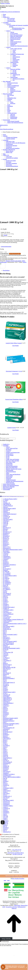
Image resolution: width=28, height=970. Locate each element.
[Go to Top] (14, 937)
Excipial (5, 600)
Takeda (5, 789)
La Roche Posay (8, 652)
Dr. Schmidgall (7, 582)
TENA (5, 794)
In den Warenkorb (4, 253)
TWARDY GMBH (8, 805)
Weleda (5, 823)
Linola (5, 659)
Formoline (6, 604)
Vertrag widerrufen (6, 938)
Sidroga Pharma (7, 762)
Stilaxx (5, 782)
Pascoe (5, 711)
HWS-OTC (6, 637)
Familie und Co (9, 453)
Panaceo (5, 708)
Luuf (4, 662)
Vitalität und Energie (11, 480)
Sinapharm (6, 767)
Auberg (5, 523)
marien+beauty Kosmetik (9, 484)
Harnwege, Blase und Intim (12, 460)
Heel (5, 631)
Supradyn (6, 785)
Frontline (6, 608)
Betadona (5, 534)
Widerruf (14, 908)
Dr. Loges (6, 579)
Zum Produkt (15, 345)
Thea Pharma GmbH (8, 800)
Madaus (5, 663)
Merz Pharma (7, 673)
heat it (5, 630)
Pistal (4, 722)
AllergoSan (6, 509)
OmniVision (6, 701)
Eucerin (5, 597)
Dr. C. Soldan (6, 573)
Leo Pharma (6, 657)
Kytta (4, 651)
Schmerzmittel (3, 262)
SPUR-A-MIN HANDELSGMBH (12, 777)
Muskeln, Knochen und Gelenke (13, 260)
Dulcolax (5, 586)
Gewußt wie (6, 618)
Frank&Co (6, 605)
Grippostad (6, 622)
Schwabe (6, 760)
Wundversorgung (10, 482)
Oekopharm (6, 694)
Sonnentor (6, 773)
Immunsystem (9, 464)
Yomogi (5, 829)
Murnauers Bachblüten (9, 678)
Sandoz (5, 749)
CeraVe (5, 555)
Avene (5, 525)
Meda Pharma (6, 668)
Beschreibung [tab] (6, 270)
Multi (4, 675)
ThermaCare (6, 801)
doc (4, 567)
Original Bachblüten (8, 703)
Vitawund (6, 821)
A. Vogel (5, 500)
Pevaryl (5, 715)
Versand (5, 235)
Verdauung (8, 478)
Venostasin (6, 811)
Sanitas (5, 751)
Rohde (5, 742)
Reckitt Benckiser (7, 731)
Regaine (5, 733)
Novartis (5, 689)
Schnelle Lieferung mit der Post (8, 836)
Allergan (5, 507)
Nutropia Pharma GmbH (9, 692)
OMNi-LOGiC (7, 700)
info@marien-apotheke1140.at (15, 852)
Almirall (5, 511)
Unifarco (5, 807)
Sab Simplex (6, 745)
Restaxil (5, 736)
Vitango (5, 819)
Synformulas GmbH (8, 788)
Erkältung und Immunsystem (13, 452)
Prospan (5, 726)
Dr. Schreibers (7, 583)
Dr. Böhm (6, 571)
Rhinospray (6, 737)
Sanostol (5, 755)
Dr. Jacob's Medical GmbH (10, 575)
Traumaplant (6, 804)
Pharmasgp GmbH (8, 719)
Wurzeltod (6, 827)
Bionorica (6, 542)
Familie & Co (6, 444)
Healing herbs (7, 629)
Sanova (24, 262)
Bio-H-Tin (6, 537)
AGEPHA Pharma (8, 505)
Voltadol (5, 822)
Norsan (5, 688)
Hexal (5, 636)
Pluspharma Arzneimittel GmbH (11, 723)
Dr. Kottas (6, 578)
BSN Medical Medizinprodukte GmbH (12, 549)
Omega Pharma (7, 697)
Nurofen (5, 690)
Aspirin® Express (11, 427)
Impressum (17, 905)
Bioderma (6, 538)
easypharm (6, 588)
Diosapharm (6, 566)
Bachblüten (8, 449)
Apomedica (6, 516)
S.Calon (5, 744)
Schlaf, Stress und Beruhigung (13, 474)
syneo (5, 786)
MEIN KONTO (4, 125)
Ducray (5, 585)
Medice (5, 670)
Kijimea (5, 645)
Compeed (5, 559)
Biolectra (5, 541)
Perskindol (6, 714)
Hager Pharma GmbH (8, 626)
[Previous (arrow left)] (0, 969)
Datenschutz (24, 905)
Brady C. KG (6, 546)
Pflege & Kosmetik (7, 488)
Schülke (5, 759)
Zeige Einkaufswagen (5, 129)
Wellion (5, 825)
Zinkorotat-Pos (7, 831)
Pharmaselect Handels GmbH (10, 718)
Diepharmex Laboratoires (9, 564)
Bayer (5, 530)
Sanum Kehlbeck (7, 757)
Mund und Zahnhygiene (11, 467)
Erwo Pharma (7, 593)
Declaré (5, 560)
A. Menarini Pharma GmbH (10, 499)
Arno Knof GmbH (8, 519)
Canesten (5, 553)
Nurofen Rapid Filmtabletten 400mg (14, 399)
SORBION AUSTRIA (9, 774)
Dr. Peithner (6, 581)
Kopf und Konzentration (12, 466)
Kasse (11, 129)
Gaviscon (5, 611)
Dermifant (6, 562)
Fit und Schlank (9, 455)
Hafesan (5, 625)
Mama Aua (6, 666)
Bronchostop (7, 548)
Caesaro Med (6, 552)
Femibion (5, 601)
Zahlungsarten (21, 907)
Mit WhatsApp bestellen (15, 253)
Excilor (5, 599)
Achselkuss (6, 503)
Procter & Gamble (8, 725)
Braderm (5, 545)
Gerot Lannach (7, 616)
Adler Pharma (7, 504)
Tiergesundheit (6, 489)
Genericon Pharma (8, 614)
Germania (6, 615)
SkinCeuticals (6, 771)
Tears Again (6, 793)
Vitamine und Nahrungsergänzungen (14, 481)
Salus (4, 748)
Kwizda (5, 649)
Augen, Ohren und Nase (12, 448)
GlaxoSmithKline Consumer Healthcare (13, 619)
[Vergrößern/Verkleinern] (0, 965)
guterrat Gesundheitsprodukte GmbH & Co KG (14, 623)
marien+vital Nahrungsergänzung (11, 485)
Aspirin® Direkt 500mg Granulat (14, 343)
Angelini (6, 515)
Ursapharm (6, 808)
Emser (5, 592)
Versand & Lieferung (11, 907)
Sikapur (5, 764)
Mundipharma (7, 677)
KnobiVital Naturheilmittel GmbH (11, 648)
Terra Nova (6, 797)
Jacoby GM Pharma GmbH (10, 641)
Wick (5, 826)
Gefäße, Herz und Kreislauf (12, 459)
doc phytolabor (7, 568)
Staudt (5, 779)
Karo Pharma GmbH (8, 644)
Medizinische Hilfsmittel (8, 486)
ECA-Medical (7, 589)
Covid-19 (8, 451)
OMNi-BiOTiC (7, 699)
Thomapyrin (6, 803)
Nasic (5, 681)
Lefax (5, 656)
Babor (5, 526)
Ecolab (5, 590)
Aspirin (5, 522)
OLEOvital (6, 696)
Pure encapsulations (8, 727)
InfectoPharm (6, 638)
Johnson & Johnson (8, 642)
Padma (5, 707)
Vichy (5, 816)
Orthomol (5, 704)
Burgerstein (6, 551)
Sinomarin (6, 768)
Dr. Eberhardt (6, 574)
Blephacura (6, 544)
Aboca (5, 501)
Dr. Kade (5, 577)
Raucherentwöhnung (11, 471)
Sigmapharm (6, 763)
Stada (5, 778)
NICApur (5, 683)
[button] (15, 253)
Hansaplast (6, 627)
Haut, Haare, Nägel (10, 462)
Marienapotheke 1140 (9, 667)
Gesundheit (5, 445)
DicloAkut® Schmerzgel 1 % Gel (14, 371)
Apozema (6, 518)
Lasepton (5, 655)
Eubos (5, 596)
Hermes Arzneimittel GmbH (10, 634)
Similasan (6, 766)
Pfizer (5, 716)
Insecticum (6, 640)
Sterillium (5, 781)
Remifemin (6, 734)
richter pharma (7, 738)
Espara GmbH (7, 594)
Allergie (8, 447)
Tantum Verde (7, 790)
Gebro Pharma (7, 612)
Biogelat (5, 540)
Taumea (5, 792)
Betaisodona (6, 536)
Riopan (5, 740)
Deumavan (6, 563)
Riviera (5, 741)
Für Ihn (7, 456)
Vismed (5, 818)
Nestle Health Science (9, 682)
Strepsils (5, 784)
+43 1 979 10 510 (16, 849)
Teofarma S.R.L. (7, 796)
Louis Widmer (7, 660)
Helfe (4, 633)
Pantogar (5, 710)
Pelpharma (6, 712)
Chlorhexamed (7, 557)
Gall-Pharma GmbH (8, 610)
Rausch (5, 730)
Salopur (5, 747)
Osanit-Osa (6, 705)
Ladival (5, 653)
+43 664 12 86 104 (17, 854)
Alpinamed (6, 512)
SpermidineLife (7, 775)
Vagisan (5, 810)
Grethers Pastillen (7, 620)
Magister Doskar (7, 664)
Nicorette (6, 685)
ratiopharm (6, 729)
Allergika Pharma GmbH (9, 508)
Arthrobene (6, 520)
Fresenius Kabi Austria (9, 607)
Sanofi (5, 752)
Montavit (6, 674)
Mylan (5, 679)
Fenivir (5, 603)
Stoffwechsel (9, 477)
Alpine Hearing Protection (9, 514)
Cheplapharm (6, 556)
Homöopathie (9, 463)
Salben (23, 260)
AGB (3, 907)
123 (1, 496)
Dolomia (5, 570)
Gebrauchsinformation (6, 246)
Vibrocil (5, 815)
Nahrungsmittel (9, 470)
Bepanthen (6, 533)
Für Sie (7, 458)
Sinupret (5, 770)
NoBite (5, 686)
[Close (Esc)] (0, 968)
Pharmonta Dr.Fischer (8, 720)
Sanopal (5, 753)
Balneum (5, 529)
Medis (5, 671)
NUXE (5, 693)
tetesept (5, 799)
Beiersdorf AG (7, 531)
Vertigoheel (6, 812)
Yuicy (5, 830)
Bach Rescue (7, 527)
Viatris (5, 814)
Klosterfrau (6, 647)
